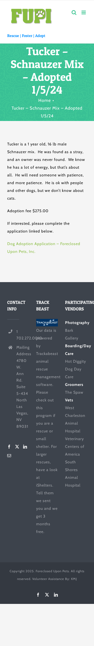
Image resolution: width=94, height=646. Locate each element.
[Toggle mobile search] (74, 12)
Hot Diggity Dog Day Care (75, 369)
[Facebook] (9, 447)
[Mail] (9, 456)
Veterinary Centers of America (74, 446)
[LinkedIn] (25, 447)
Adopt (40, 35)
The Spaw (74, 392)
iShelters (44, 485)
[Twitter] (17, 447)
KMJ (74, 579)
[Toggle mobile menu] (84, 12)
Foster (27, 35)
